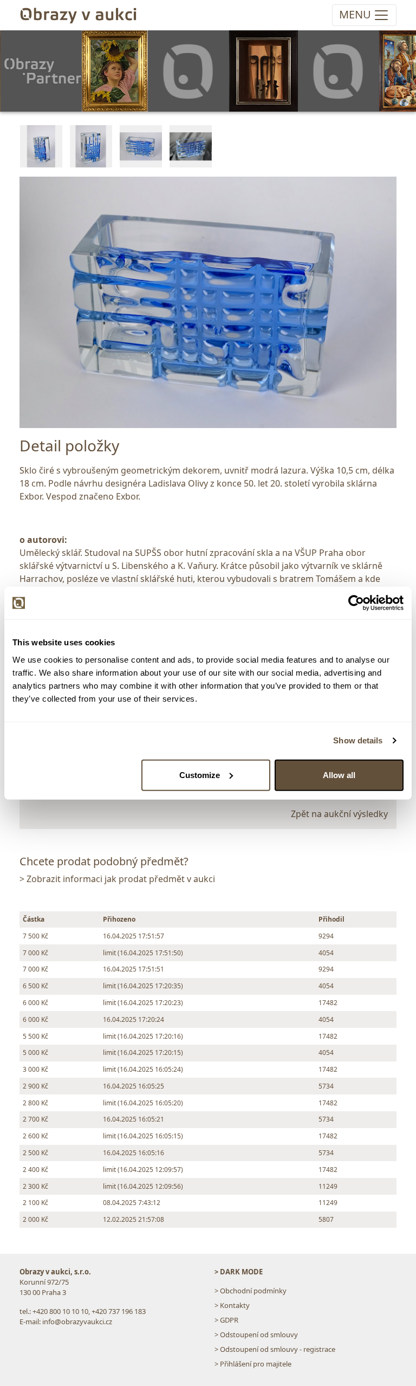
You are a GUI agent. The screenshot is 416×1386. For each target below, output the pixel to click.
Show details (357, 740)
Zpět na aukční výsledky (339, 814)
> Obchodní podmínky (250, 1291)
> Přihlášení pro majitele (252, 1364)
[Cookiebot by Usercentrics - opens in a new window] (356, 603)
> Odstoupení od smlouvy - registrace (274, 1349)
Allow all (339, 774)
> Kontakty (232, 1305)
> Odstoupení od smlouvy (256, 1334)
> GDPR (226, 1320)
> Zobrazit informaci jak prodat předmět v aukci (117, 879)
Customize (199, 774)
